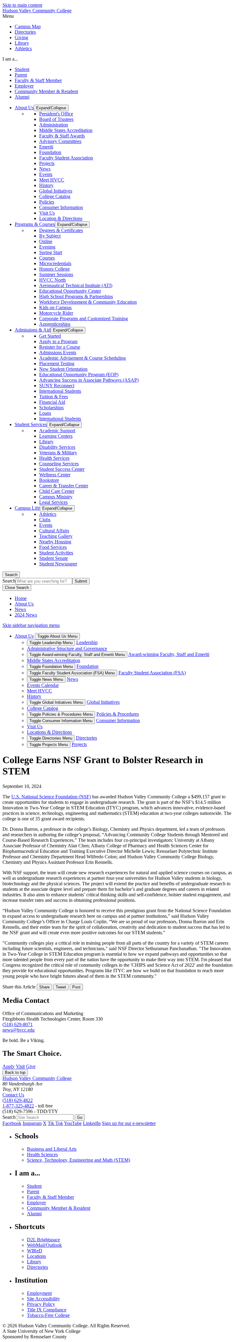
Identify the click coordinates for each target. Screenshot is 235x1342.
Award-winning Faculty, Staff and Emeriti (168, 654)
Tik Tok (55, 1123)
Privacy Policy (41, 1304)
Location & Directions (60, 218)
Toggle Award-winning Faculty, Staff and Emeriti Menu (77, 654)
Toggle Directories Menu (50, 738)
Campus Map (28, 26)
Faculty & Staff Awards (62, 135)
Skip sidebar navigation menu (31, 625)
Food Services (53, 547)
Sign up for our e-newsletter (129, 1123)
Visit (20, 1066)
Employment (39, 1293)
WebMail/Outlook (44, 1245)
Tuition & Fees (53, 396)
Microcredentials (55, 263)
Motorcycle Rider (56, 313)
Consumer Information (61, 207)
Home (21, 598)
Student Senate (53, 558)
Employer (24, 85)
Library (22, 43)
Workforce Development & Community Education (88, 302)
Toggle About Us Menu (57, 636)
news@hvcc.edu (18, 1030)
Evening (47, 246)
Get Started (50, 336)
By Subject (50, 235)
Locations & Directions (49, 732)
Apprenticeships (54, 324)
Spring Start (50, 252)
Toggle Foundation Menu (51, 666)
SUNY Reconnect (56, 385)
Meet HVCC (51, 179)
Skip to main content (22, 5)
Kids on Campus (55, 307)
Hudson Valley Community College (37, 10)
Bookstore (49, 480)
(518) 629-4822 (17, 1100)
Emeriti (46, 146)
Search (11, 574)
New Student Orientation (63, 369)
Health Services (54, 458)
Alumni (22, 96)
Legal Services (53, 502)
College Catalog (54, 196)
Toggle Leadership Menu (51, 642)
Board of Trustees (56, 119)
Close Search (17, 587)
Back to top (15, 1072)
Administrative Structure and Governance (67, 648)
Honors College (54, 269)
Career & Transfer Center (63, 485)
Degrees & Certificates (61, 230)
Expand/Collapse (51, 108)
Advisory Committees (60, 141)
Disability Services (57, 447)
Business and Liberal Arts (51, 1149)
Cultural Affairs (54, 530)
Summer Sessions (56, 274)
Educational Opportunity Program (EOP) (78, 374)
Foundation (50, 152)
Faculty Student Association (66, 157)
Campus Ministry (56, 496)
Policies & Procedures (117, 714)
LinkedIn (92, 1123)
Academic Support (57, 430)
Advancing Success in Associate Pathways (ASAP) (89, 380)
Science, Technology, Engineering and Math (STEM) (78, 1160)
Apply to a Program (58, 341)
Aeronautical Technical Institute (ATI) (75, 285)
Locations (36, 1256)
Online (45, 241)
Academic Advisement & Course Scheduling (82, 358)
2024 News (26, 614)
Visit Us (47, 213)
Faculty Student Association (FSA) (152, 672)
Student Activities (56, 552)
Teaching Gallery (56, 536)
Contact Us (13, 1094)
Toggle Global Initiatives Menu (56, 702)
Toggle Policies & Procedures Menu (61, 714)
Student (22, 69)
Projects (46, 163)
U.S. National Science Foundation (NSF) (51, 796)
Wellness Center (54, 474)
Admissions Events (57, 352)
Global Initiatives (55, 190)
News (44, 168)
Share (44, 987)
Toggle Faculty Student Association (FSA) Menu (72, 673)
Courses (47, 258)
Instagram (32, 1123)
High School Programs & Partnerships (76, 296)
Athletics (23, 48)
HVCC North (52, 280)
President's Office (56, 113)
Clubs (44, 519)
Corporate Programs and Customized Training (83, 318)
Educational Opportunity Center (70, 291)
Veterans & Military (58, 452)
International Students (60, 391)
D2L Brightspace (43, 1239)
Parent (21, 74)
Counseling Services (59, 463)
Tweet (61, 987)
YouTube (73, 1123)
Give (30, 1066)
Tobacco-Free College (48, 1315)
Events (45, 174)
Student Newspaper (58, 563)
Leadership (87, 642)
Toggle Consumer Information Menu (60, 720)
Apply (8, 1066)
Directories (25, 32)
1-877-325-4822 (18, 1105)
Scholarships (51, 407)
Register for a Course (59, 347)
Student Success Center (61, 469)
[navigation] (117, 16)
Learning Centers (56, 436)
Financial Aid (52, 402)
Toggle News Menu (46, 679)
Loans (45, 413)
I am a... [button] (10, 59)
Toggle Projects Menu (48, 744)
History (46, 185)
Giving (21, 37)
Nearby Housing (55, 541)
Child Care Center (56, 491)
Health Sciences (42, 1154)
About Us (24, 603)
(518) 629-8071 (17, 1024)
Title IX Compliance (46, 1309)
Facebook (11, 1123)
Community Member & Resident (46, 91)
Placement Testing (56, 363)
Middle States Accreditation (65, 130)
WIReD (34, 1250)
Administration (53, 124)
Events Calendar (43, 685)
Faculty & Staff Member (38, 80)
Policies (46, 201)
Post (76, 987)
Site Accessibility (43, 1298)
